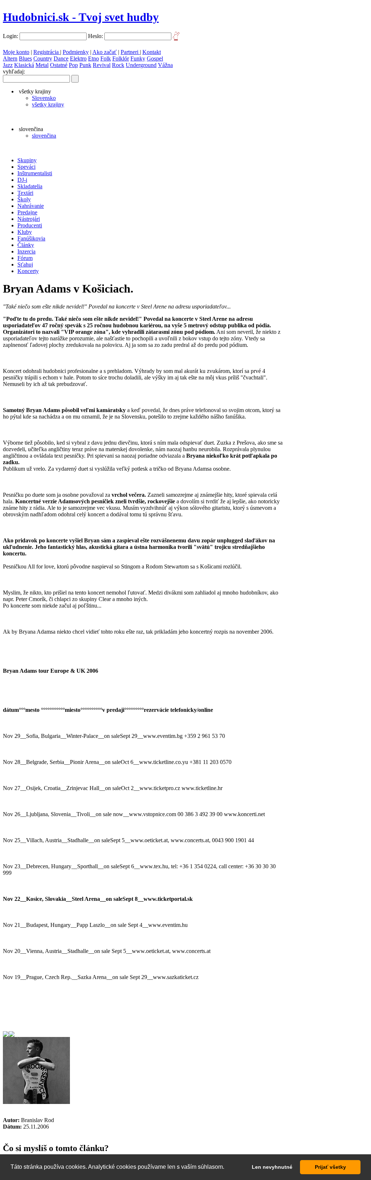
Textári (25, 193)
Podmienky (76, 52)
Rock (118, 65)
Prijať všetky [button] (330, 1167)
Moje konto (16, 52)
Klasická (24, 65)
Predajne (27, 212)
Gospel (155, 58)
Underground (141, 65)
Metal (42, 65)
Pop (73, 65)
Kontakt (151, 52)
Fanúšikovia (31, 238)
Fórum (25, 258)
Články (25, 245)
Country (42, 58)
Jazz (8, 65)
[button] (227, 1168)
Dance (61, 58)
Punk (85, 65)
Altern (10, 58)
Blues (25, 58)
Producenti (29, 225)
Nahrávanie (30, 206)
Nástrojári (28, 219)
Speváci (26, 167)
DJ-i (22, 180)
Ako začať (104, 52)
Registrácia (46, 52)
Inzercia (26, 251)
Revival (102, 65)
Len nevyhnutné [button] (272, 1167)
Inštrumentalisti (34, 173)
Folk (105, 58)
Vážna (165, 65)
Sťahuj (25, 264)
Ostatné (58, 65)
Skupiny (27, 160)
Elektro (78, 58)
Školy (24, 199)
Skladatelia (29, 186)
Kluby (24, 232)
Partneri (130, 52)
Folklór (120, 58)
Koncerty (28, 271)
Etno (93, 58)
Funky (137, 58)
